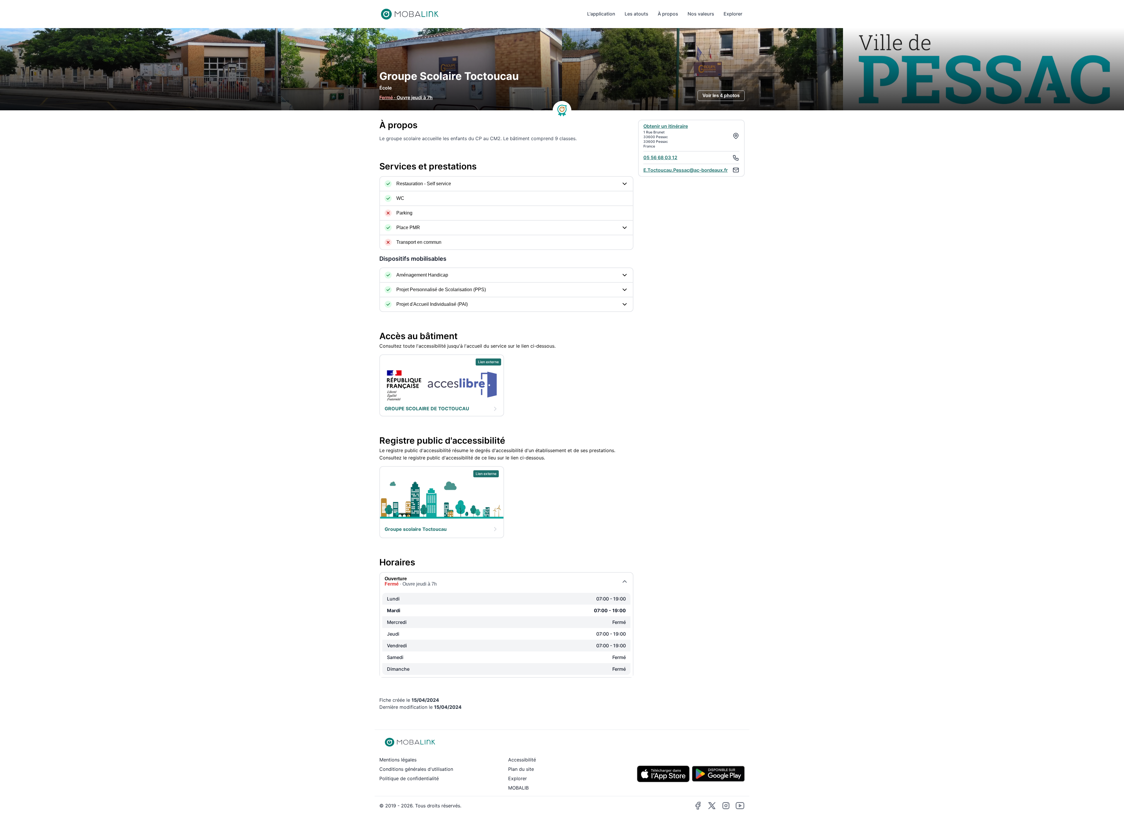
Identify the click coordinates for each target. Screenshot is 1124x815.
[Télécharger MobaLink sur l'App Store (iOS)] (663, 774)
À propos (668, 14)
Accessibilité (522, 760)
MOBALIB (518, 788)
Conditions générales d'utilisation (416, 769)
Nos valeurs (701, 14)
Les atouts (636, 14)
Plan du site (521, 769)
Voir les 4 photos (721, 95)
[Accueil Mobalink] (410, 14)
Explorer (733, 14)
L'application (601, 14)
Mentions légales (398, 760)
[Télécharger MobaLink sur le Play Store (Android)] (718, 773)
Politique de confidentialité (409, 778)
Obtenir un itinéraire (665, 126)
